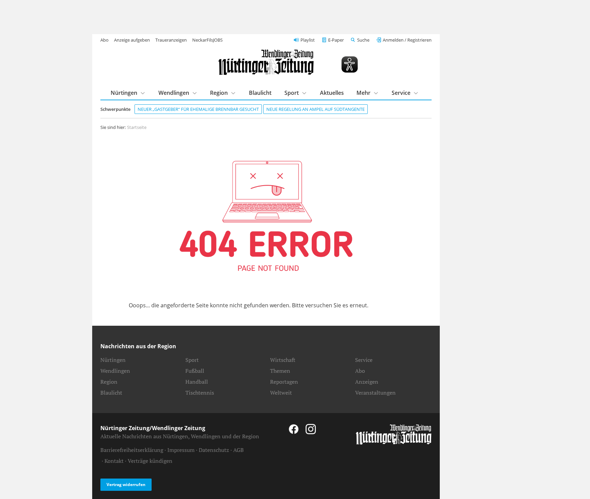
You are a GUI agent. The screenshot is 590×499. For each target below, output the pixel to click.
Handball (196, 381)
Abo (104, 40)
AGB (238, 450)
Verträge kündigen (150, 461)
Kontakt (114, 461)
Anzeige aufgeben (132, 40)
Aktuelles (332, 93)
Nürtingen (124, 93)
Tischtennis (199, 392)
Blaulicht (260, 93)
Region (219, 93)
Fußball (194, 371)
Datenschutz (214, 450)
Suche (363, 40)
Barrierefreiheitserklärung (131, 450)
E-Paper (336, 40)
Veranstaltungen (375, 392)
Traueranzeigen (171, 40)
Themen (280, 371)
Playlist (307, 40)
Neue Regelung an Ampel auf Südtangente (315, 109)
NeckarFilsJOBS (207, 40)
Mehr (363, 93)
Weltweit (281, 392)
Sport (291, 93)
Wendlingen (173, 93)
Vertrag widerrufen (126, 484)
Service (401, 93)
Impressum (181, 450)
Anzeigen (366, 381)
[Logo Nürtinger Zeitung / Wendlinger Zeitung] (266, 62)
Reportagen (284, 381)
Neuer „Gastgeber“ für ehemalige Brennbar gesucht (198, 109)
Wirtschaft (282, 360)
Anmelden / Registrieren (407, 40)
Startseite (136, 127)
